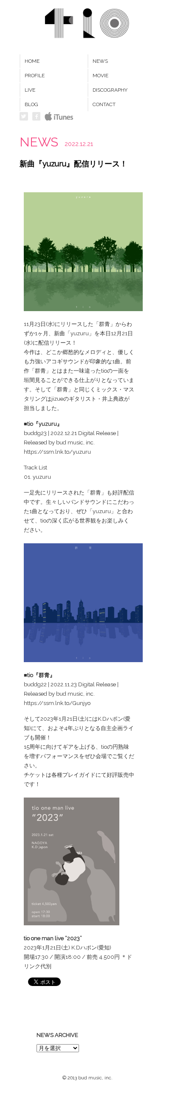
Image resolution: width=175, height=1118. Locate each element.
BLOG (31, 104)
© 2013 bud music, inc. (87, 1078)
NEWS (100, 61)
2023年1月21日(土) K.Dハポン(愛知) (67, 947)
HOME (32, 61)
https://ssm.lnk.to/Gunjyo (57, 703)
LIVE (30, 90)
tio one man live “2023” (53, 938)
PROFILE (35, 76)
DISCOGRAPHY (110, 90)
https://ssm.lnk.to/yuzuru (57, 452)
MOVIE (100, 76)
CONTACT (104, 104)
